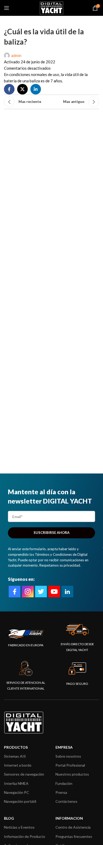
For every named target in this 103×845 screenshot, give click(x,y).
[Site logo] (51, 7)
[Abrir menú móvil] (6, 8)
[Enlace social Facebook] (9, 89)
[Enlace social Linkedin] (35, 89)
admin (16, 55)
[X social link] (22, 89)
